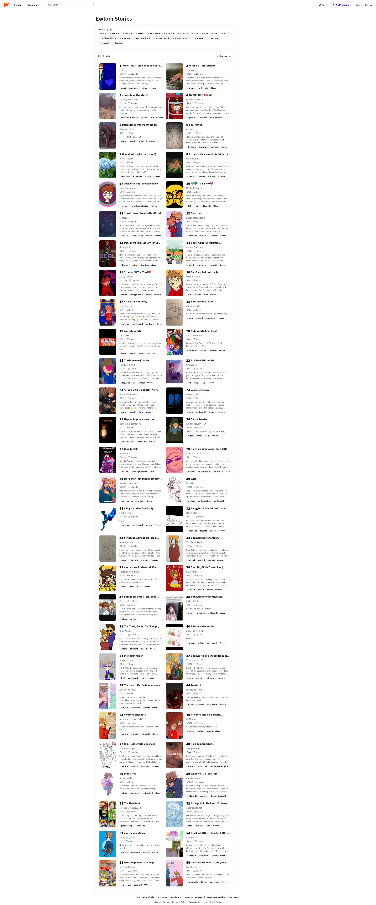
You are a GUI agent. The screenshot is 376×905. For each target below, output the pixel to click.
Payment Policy (179, 902)
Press (236, 897)
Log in (359, 4)
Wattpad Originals (145, 897)
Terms (158, 902)
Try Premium (342, 4)
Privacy (166, 902)
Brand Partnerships (216, 897)
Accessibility (195, 902)
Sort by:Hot (221, 56)
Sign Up (368, 4)
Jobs (229, 897)
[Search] (49, 5)
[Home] (6, 5)
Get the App (175, 897)
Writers (198, 897)
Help (205, 902)
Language (188, 897)
